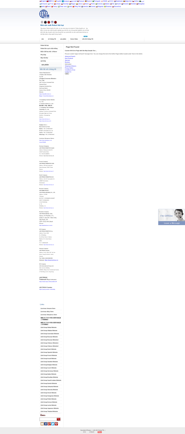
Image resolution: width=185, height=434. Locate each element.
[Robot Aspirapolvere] (104, 4)
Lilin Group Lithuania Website (49, 386)
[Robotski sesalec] (62, 4)
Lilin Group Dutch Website (48, 349)
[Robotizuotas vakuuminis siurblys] (77, 4)
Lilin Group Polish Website (48, 399)
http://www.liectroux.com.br (45, 225)
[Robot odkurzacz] (90, 4)
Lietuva (80, 4)
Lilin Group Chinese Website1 (49, 343)
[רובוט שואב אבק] (49, 4)
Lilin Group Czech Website (49, 368)
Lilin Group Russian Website (49, 337)
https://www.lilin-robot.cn (45, 94)
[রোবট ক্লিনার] (40, 7)
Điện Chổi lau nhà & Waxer (49, 51)
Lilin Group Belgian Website (49, 365)
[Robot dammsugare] (96, 4)
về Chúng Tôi (52, 39)
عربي (142, 1)
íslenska (85, 6)
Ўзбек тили (63, 6)
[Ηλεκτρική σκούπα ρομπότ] (40, 4)
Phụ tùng (43, 54)
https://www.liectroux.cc (44, 119)
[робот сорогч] (137, 4)
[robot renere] (46, 7)
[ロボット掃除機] (102, 1)
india (70, 6)
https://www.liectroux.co (46, 96)
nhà (42, 39)
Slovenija (66, 4)
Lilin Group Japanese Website (50, 408)
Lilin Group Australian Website (50, 333)
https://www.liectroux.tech (45, 121)
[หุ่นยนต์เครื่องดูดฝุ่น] (111, 4)
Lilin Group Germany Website (49, 371)
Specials (67, 60)
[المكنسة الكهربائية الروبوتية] (140, 1)
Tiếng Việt (77, 6)
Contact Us (68, 72)
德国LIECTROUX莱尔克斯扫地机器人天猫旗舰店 (51, 318)
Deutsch (89, 1)
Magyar (73, 4)
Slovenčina (117, 6)
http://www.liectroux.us (49, 244)
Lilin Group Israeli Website (48, 358)
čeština (136, 1)
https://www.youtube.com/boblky (47, 289)
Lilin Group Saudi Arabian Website (51, 380)
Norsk (49, 6)
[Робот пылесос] (63, 1)
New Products (69, 58)
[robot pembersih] (68, 7)
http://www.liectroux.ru (49, 207)
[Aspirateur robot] (78, 1)
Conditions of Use (70, 70)
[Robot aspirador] (55, 1)
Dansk (87, 4)
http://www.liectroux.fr (49, 171)
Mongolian (141, 4)
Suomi (119, 4)
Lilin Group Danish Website (49, 383)
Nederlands (119, 1)
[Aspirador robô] (93, 1)
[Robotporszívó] (70, 4)
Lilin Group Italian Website (48, 374)
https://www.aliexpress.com (45, 140)
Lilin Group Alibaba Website (49, 330)
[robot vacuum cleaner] (40, 1)
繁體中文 (51, 1)
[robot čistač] (122, 4)
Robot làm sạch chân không (49, 48)
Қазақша (66, 1)
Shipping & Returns (70, 66)
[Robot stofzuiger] (115, 1)
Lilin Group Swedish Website (49, 361)
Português (97, 1)
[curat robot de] (130, 4)
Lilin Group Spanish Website (49, 352)
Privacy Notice (69, 68)
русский (74, 1)
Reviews (67, 62)
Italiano (107, 4)
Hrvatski (125, 4)
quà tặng (43, 61)
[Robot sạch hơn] (73, 7)
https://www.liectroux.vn (51, 260)
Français (81, 1)
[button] (171, 224)
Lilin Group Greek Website (48, 393)
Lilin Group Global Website (49, 327)
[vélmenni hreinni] (82, 7)
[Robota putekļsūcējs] (55, 4)
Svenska (100, 4)
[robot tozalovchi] (59, 7)
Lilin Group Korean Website (49, 402)
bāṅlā (43, 6)
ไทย (113, 4)
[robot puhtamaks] (90, 7)
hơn (85, 36)
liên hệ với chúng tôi (48, 69)
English (43, 1)
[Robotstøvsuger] (84, 4)
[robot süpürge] (52, 7)
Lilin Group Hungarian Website (50, 396)
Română (133, 4)
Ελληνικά (44, 4)
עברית (51, 4)
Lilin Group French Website (49, 355)
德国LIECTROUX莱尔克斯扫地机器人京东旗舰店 (51, 323)
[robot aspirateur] (124, 1)
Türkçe (55, 6)
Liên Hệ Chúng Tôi (87, 39)
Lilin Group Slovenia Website (49, 389)
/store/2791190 (42, 142)
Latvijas (58, 4)
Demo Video (74, 39)
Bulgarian (100, 6)
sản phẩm (63, 39)
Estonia (93, 6)
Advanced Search (70, 56)
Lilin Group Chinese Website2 (49, 346)
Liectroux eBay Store (47, 311)
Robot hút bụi (45, 45)
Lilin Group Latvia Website (48, 405)
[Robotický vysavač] (133, 1)
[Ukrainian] (105, 7)
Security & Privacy (85, 430)
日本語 (105, 1)
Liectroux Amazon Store (48, 308)
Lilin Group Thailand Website (49, 411)
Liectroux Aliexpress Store (49, 314)
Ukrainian (109, 6)
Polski (93, 4)
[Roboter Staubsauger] (86, 1)
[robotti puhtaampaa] (116, 4)
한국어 (111, 1)
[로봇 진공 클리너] (108, 1)
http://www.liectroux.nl (49, 184)
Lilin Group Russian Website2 (49, 340)
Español (58, 1)
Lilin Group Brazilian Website (49, 377)
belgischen (128, 1)
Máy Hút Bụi (44, 58)
